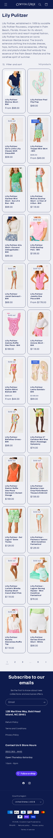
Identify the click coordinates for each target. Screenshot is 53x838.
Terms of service (28, 829)
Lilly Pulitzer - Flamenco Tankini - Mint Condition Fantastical (38, 540)
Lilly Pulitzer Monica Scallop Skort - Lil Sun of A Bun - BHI (38, 199)
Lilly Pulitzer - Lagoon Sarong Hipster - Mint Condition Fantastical (37, 590)
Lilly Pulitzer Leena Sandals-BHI (37, 389)
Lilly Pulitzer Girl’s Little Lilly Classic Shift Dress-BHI (13, 149)
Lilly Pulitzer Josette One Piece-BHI (36, 296)
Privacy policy (38, 825)
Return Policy (11, 722)
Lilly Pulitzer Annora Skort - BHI (37, 343)
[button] (6, 4)
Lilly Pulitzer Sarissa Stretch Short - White (37, 639)
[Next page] (46, 662)
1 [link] (7, 662)
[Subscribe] (44, 702)
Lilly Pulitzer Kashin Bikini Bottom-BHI (11, 389)
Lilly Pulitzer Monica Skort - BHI (12, 102)
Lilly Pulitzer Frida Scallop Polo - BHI (36, 247)
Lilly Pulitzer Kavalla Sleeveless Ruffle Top (13, 640)
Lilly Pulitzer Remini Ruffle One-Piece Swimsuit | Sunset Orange (13, 490)
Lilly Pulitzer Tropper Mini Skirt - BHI (39, 148)
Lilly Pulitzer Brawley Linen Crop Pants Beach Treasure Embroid (39, 489)
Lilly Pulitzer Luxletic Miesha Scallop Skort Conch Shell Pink (13, 589)
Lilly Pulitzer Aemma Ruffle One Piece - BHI (12, 343)
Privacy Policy (12, 735)
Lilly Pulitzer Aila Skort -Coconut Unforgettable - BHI (13, 248)
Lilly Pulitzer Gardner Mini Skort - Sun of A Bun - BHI (12, 199)
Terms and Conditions (15, 729)
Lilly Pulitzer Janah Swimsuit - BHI (13, 296)
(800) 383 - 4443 (13, 751)
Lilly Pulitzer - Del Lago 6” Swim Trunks (13, 539)
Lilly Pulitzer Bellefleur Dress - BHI (13, 439)
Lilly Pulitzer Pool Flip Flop (38, 101)
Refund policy (24, 825)
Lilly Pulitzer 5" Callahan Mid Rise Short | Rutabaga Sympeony (39, 440)
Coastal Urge (24, 822)
